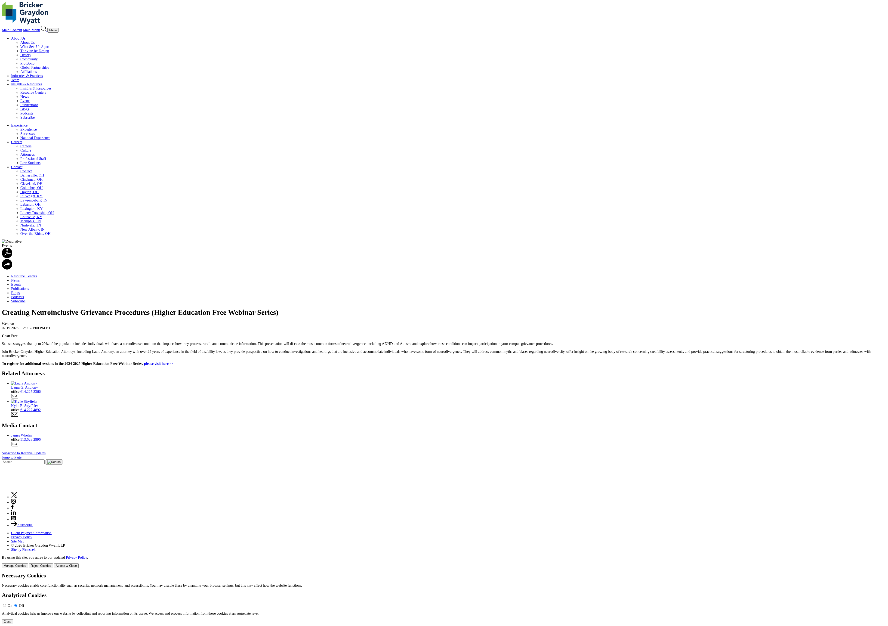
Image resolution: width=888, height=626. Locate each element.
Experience (19, 125)
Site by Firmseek (23, 550)
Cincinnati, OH (31, 179)
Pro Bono (27, 63)
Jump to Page (12, 457)
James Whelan (21, 435)
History (25, 55)
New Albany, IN (32, 229)
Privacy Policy (21, 537)
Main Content (12, 30)
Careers (16, 142)
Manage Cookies (15, 565)
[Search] (44, 30)
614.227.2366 (30, 392)
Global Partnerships (34, 67)
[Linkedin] (13, 513)
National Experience (35, 138)
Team (15, 80)
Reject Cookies (41, 565)
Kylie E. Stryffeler (24, 406)
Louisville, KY (31, 217)
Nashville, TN (30, 225)
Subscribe (27, 117)
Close (7, 621)
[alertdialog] (444, 598)
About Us (18, 38)
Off (21, 605)
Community (29, 59)
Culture (25, 150)
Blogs (24, 109)
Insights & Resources (26, 84)
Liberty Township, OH (37, 213)
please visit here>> (158, 364)
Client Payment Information (31, 533)
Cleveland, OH (31, 184)
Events (25, 101)
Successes (27, 134)
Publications (29, 105)
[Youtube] (13, 519)
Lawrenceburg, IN (33, 200)
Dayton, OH (29, 192)
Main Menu (31, 30)
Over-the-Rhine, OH (35, 234)
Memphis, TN (30, 221)
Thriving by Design (34, 51)
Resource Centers (33, 92)
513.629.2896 (30, 439)
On (10, 605)
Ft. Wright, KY (31, 196)
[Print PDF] (7, 257)
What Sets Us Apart (34, 47)
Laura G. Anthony (24, 387)
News (24, 97)
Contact (16, 167)
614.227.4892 (30, 410)
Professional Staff (33, 159)
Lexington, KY (31, 209)
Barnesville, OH (32, 175)
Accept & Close (66, 565)
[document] (444, 598)
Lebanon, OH (30, 204)
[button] (7, 268)
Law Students (30, 163)
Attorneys (27, 154)
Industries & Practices (27, 76)
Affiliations (28, 72)
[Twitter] (14, 497)
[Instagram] (13, 502)
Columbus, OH (31, 188)
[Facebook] (12, 508)
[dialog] (444, 561)
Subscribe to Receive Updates (24, 453)
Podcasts (26, 113)
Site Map (17, 541)
